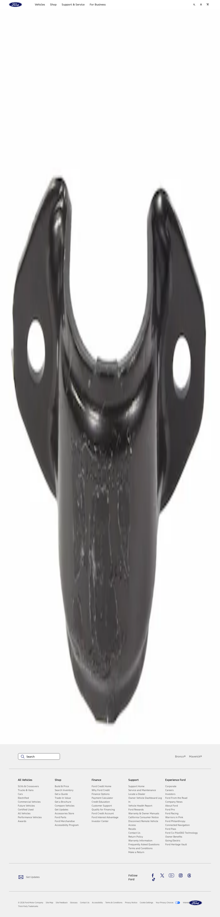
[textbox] (39, 756)
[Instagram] (181, 875)
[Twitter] (162, 875)
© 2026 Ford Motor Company (30, 902)
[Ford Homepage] (195, 903)
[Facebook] (154, 875)
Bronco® (180, 756)
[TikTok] (154, 879)
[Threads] (189, 875)
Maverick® (195, 756)
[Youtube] (171, 875)
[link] (49, 902)
